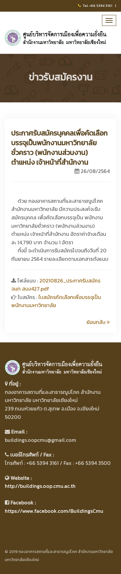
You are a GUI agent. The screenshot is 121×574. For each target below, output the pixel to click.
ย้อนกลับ (96, 322)
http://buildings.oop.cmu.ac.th (40, 486)
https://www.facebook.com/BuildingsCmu (54, 511)
